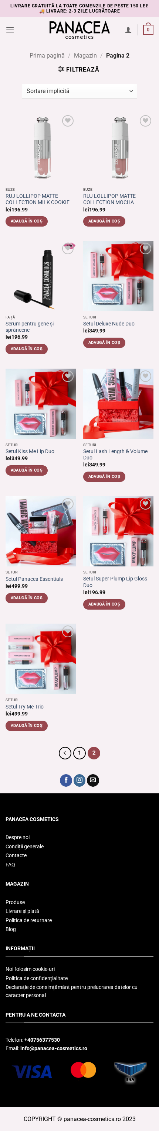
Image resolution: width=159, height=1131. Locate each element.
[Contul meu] (128, 30)
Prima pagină (47, 55)
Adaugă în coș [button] (27, 221)
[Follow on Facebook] (66, 780)
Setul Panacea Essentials (34, 579)
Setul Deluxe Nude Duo (109, 324)
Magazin (85, 55)
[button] (10, 30)
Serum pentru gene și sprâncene (30, 327)
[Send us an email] (93, 780)
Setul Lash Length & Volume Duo (115, 454)
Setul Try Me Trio (25, 707)
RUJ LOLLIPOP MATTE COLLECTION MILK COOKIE (38, 199)
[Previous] (65, 753)
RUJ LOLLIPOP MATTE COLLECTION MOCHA (109, 199)
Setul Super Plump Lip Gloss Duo (115, 582)
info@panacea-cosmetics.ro (53, 1048)
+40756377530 (42, 1040)
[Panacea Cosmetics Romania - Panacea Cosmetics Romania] (79, 30)
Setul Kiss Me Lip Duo (30, 451)
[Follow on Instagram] (80, 780)
